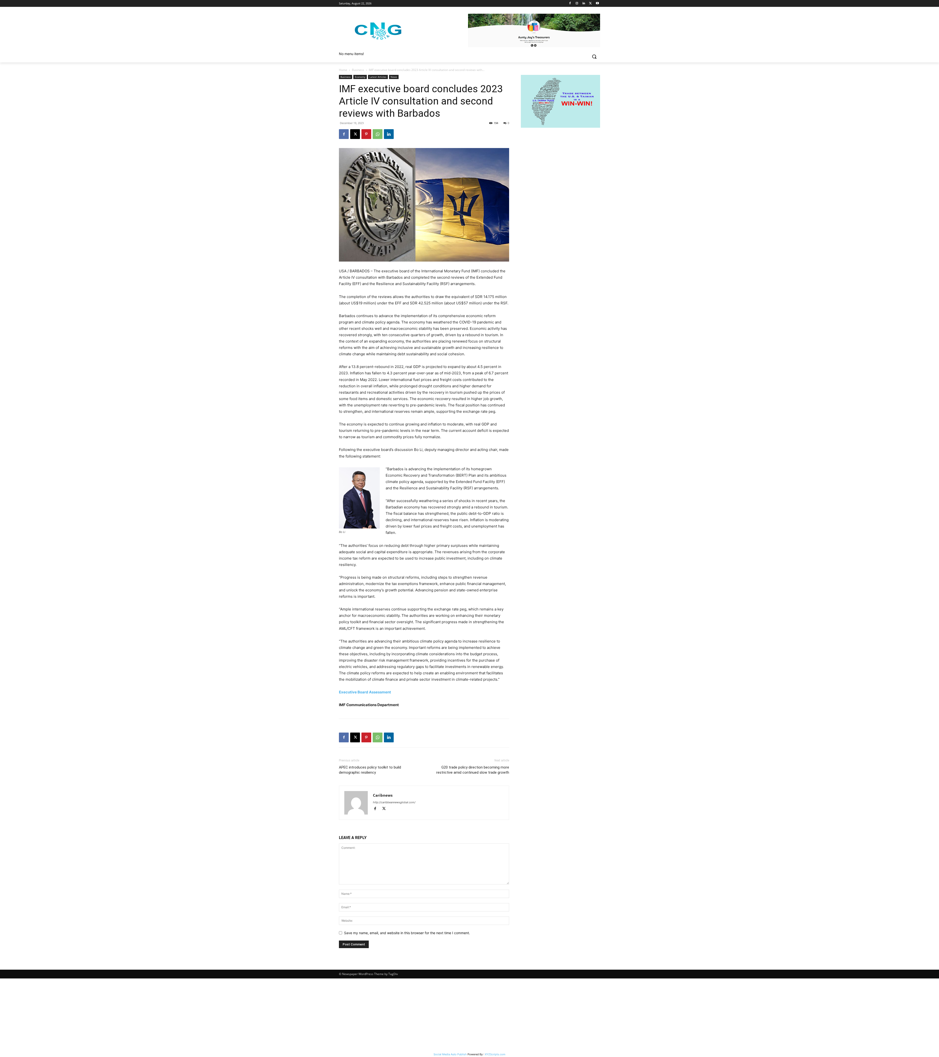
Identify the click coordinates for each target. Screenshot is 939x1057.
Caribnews (382, 795)
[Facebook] (570, 3)
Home (343, 70)
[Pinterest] (366, 134)
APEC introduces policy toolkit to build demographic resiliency (370, 770)
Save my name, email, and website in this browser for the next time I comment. (407, 933)
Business (358, 70)
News (394, 77)
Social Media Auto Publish (450, 1054)
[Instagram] (577, 3)
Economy (360, 77)
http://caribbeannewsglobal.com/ (394, 802)
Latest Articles (377, 77)
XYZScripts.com (495, 1054)
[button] (594, 56)
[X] (590, 3)
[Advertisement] (469, 1015)
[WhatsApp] (377, 134)
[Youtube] (597, 3)
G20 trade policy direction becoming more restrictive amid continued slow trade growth (472, 770)
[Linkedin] (584, 3)
